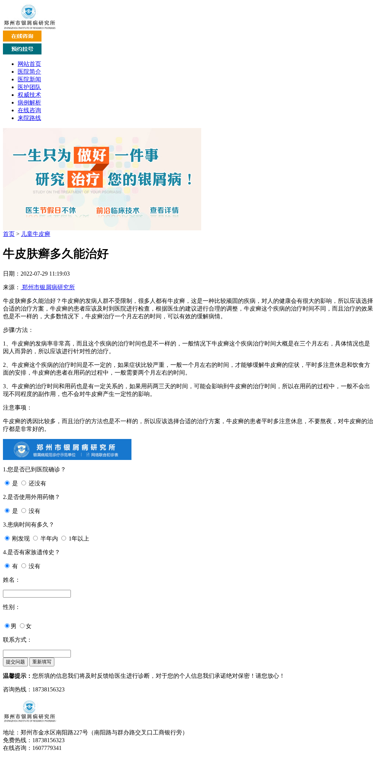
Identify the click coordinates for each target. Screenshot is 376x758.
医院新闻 (29, 79)
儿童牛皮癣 (35, 234)
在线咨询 (29, 110)
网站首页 (29, 64)
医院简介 (29, 71)
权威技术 (29, 95)
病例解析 (29, 102)
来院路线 (29, 118)
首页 (9, 234)
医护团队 (29, 87)
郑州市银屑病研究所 (48, 287)
